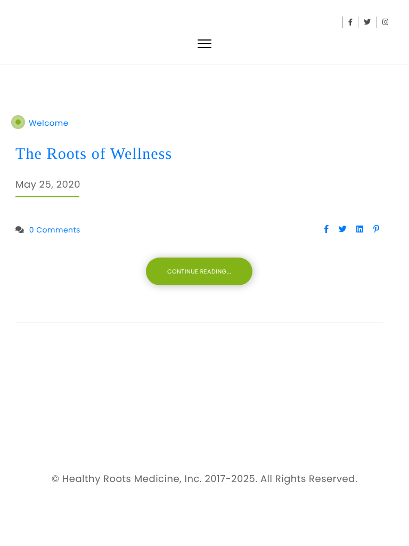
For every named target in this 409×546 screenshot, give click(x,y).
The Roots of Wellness (93, 154)
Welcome (49, 123)
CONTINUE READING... (199, 271)
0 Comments (54, 229)
